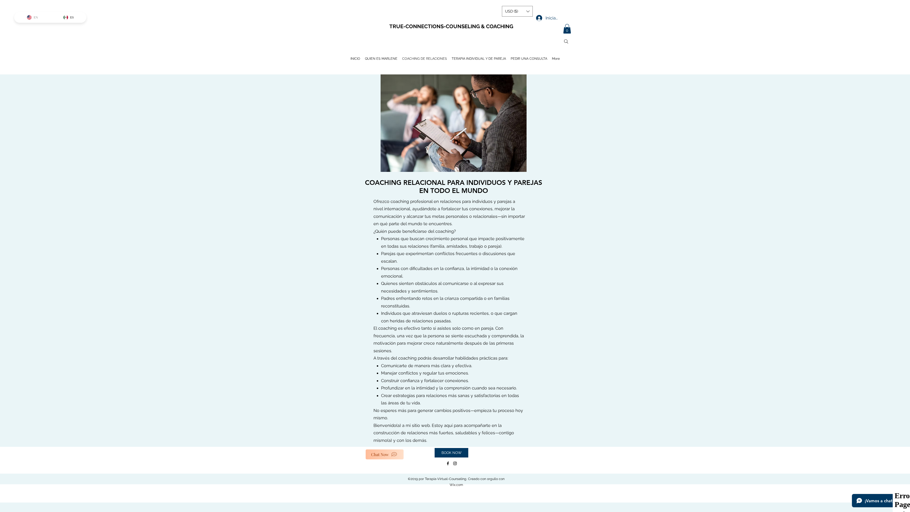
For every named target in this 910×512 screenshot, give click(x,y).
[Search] (566, 41)
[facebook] (448, 463)
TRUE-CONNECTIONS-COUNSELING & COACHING (451, 26)
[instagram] (455, 463)
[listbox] (517, 11)
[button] (567, 29)
